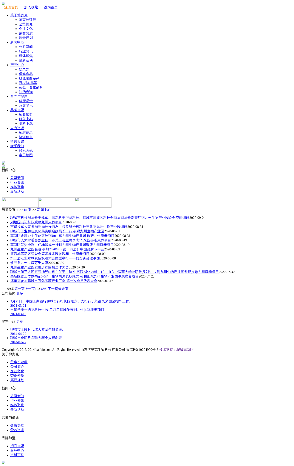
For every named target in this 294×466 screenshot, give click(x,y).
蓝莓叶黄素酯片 (31, 87)
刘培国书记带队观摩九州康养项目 (36, 222)
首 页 (27, 210)
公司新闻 (26, 47)
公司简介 (26, 24)
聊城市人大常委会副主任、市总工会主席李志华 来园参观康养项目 (60, 240)
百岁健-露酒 (28, 83)
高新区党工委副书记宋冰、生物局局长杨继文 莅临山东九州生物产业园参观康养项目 (74, 276)
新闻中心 (17, 42)
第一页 (19, 289)
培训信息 (26, 137)
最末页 (63, 289)
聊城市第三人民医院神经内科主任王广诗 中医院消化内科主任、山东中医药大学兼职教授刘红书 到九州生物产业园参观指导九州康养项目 (114, 272)
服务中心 (26, 119)
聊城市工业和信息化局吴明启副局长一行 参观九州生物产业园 (57, 231)
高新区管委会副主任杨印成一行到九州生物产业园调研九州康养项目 (62, 245)
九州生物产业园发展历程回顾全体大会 (39, 267)
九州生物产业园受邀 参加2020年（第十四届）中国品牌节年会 (57, 249)
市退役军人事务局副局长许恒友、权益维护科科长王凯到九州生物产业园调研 (68, 226)
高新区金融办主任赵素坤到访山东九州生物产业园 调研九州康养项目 (62, 236)
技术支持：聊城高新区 (176, 349)
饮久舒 (24, 69)
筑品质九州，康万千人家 (29, 263)
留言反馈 (17, 141)
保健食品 (26, 74)
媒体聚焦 (26, 56)
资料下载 (26, 123)
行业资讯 (26, 51)
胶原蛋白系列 (29, 78)
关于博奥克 (19, 15)
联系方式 (26, 150)
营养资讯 (26, 105)
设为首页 (51, 7)
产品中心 (17, 65)
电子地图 (26, 155)
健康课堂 (26, 101)
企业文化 (26, 29)
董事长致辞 (27, 19)
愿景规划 (26, 38)
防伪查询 (26, 92)
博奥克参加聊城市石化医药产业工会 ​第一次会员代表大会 (53, 281)
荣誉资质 (26, 33)
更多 (19, 293)
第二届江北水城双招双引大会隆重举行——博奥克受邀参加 (55, 258)
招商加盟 (26, 114)
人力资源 (17, 128)
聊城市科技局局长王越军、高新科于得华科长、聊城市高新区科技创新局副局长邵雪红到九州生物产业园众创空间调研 (99, 217)
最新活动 (26, 60)
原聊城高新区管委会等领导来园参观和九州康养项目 (50, 254)
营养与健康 (19, 96)
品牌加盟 (17, 110)
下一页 (53, 289)
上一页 (30, 289)
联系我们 (17, 146)
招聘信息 (26, 132)
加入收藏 (31, 7)
